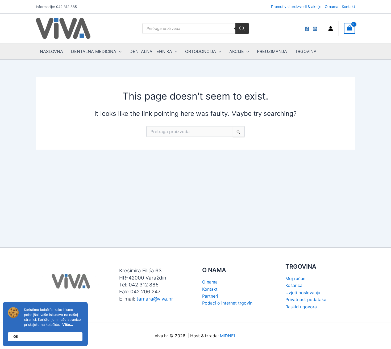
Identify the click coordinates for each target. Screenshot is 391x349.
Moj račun (295, 278)
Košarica (293, 285)
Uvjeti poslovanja (302, 292)
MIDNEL (228, 335)
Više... (67, 324)
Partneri (210, 296)
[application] (119, 51)
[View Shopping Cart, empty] (349, 28)
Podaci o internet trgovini (227, 303)
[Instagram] (315, 28)
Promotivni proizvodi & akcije (296, 6)
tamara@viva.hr (154, 299)
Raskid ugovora (301, 306)
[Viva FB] (307, 28)
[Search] (242, 28)
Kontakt (348, 6)
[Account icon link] (330, 28)
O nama (331, 6)
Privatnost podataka (305, 299)
